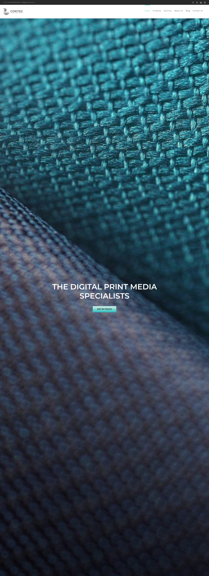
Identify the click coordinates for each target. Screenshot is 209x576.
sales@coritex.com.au (28, 2)
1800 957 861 (16, 2)
